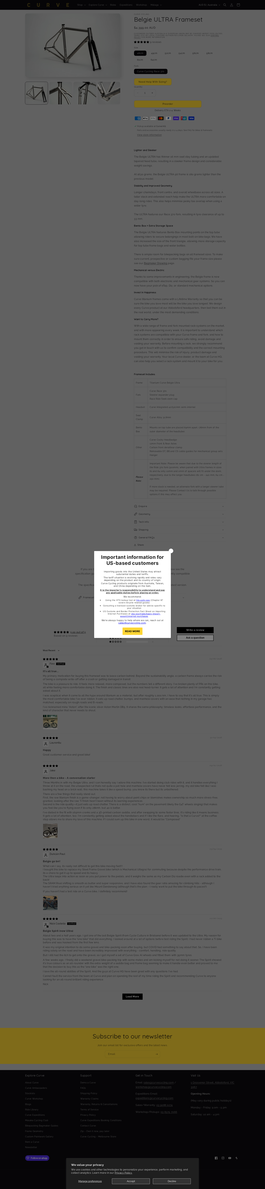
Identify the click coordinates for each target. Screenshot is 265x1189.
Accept (131, 1181)
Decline (172, 1181)
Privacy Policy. (123, 1172)
